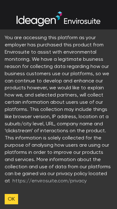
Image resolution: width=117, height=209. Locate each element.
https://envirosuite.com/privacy (49, 181)
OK (11, 199)
